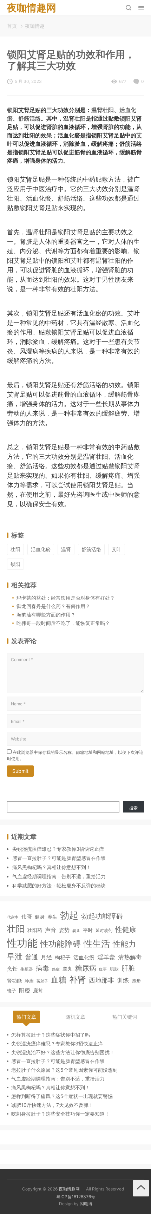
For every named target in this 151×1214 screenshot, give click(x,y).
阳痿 (24, 990)
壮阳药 (34, 930)
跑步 (136, 981)
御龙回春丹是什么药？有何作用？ (53, 606)
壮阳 (108, 110)
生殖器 (26, 969)
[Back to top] (141, 1188)
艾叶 (76, 260)
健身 (40, 917)
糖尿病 (85, 968)
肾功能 (14, 981)
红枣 (103, 969)
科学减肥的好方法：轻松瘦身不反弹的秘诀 (59, 885)
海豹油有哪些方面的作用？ (46, 615)
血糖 (58, 979)
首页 (12, 26)
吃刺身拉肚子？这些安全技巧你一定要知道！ (60, 1114)
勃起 (69, 915)
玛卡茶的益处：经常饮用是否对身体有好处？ (66, 598)
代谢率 (13, 917)
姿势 (64, 930)
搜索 (133, 807)
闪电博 (86, 1203)
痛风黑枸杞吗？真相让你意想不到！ (51, 867)
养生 (52, 917)
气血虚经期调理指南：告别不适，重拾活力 (59, 876)
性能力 (124, 943)
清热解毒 (130, 957)
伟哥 (26, 916)
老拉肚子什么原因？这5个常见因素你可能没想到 (64, 1070)
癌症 (56, 969)
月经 (46, 957)
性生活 (97, 943)
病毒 (42, 968)
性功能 (22, 943)
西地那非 (101, 980)
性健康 (125, 929)
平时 (88, 930)
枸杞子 (63, 957)
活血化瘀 (41, 549)
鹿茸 (38, 990)
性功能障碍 (60, 944)
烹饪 (12, 968)
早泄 (14, 956)
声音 (50, 930)
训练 (123, 980)
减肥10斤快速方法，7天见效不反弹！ (52, 1105)
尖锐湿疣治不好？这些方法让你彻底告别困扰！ (62, 1052)
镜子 (11, 990)
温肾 (97, 110)
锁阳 (12, 110)
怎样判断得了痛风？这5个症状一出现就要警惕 (62, 1096)
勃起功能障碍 (102, 916)
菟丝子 (42, 981)
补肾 (77, 979)
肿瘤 (29, 981)
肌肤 (114, 969)
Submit (20, 771)
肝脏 (128, 968)
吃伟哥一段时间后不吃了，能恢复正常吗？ (63, 623)
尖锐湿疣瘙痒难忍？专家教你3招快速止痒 (58, 849)
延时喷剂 (104, 930)
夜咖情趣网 (69, 1189)
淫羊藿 (106, 957)
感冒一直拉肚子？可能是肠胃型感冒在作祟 (59, 858)
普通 (31, 957)
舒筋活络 (29, 118)
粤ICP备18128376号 (75, 1196)
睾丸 (67, 969)
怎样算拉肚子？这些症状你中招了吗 (50, 1035)
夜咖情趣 (35, 26)
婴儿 (76, 930)
